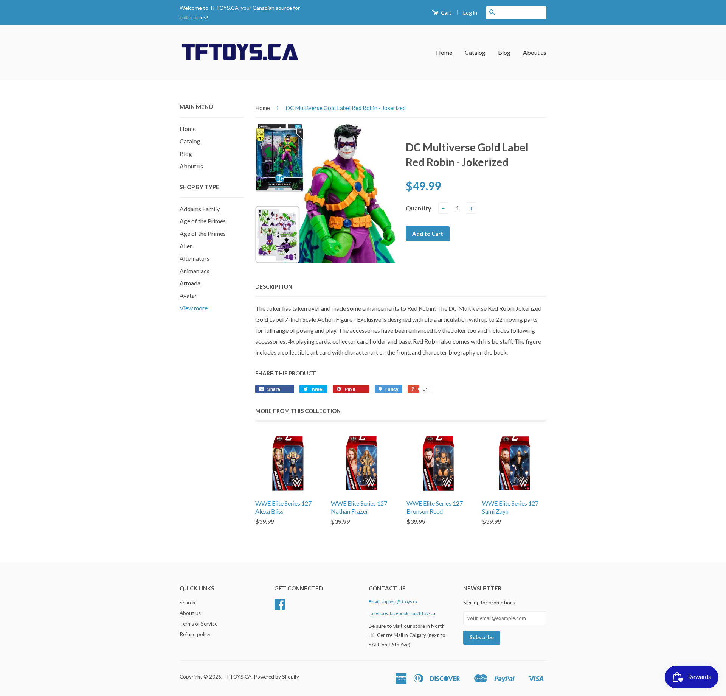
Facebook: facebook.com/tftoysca (402, 613)
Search (187, 602)
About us (534, 52)
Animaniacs (194, 270)
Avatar (188, 295)
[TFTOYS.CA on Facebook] (279, 607)
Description (273, 286)
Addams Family (200, 208)
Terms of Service (198, 624)
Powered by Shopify (276, 677)
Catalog (475, 52)
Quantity (418, 208)
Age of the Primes (203, 220)
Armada (190, 282)
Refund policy (195, 634)
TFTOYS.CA (237, 677)
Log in (470, 12)
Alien (186, 245)
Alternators (194, 258)
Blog (504, 52)
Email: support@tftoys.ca (393, 601)
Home (444, 52)
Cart (445, 12)
